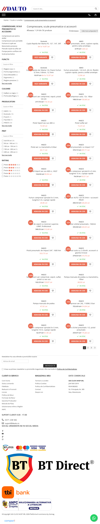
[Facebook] (2, 431)
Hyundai (7, 120)
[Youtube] (2, 434)
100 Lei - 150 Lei (9, 146)
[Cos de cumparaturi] (95, 15)
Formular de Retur (8, 398)
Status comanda (8, 383)
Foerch (6, 117)
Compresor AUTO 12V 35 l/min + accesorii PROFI (81, 198)
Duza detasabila (9, 75)
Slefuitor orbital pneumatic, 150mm (81, 224)
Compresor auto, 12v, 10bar (81, 96)
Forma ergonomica (11, 72)
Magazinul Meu (43, 375)
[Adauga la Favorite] (52, 57)
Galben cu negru (10, 93)
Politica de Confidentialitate (67, 369)
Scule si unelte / (17, 20)
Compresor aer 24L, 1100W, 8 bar (81, 303)
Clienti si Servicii (10, 375)
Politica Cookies (40, 383)
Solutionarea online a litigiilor (12, 406)
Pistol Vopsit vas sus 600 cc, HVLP (43, 171)
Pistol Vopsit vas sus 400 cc (44, 123)
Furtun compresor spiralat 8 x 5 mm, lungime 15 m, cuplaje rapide (81, 172)
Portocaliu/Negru (10, 96)
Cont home (6, 381)
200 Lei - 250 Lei (9, 152)
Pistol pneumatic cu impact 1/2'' (81, 147)
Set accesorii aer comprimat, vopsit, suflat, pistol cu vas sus (43, 278)
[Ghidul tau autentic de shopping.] (9, 521)
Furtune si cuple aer (9, 43)
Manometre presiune (9, 46)
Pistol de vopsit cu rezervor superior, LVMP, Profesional (44, 225)
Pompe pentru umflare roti (11, 51)
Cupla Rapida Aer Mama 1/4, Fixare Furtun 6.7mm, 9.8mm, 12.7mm (43, 71)
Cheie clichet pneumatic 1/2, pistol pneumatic (81, 328)
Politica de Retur (8, 395)
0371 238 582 (11, 420)
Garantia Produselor (9, 401)
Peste (6, 165)
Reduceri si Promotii (9, 389)
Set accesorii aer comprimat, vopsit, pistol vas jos (44, 97)
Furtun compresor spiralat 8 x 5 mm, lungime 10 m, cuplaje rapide (44, 328)
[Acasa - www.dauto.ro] (14, 9)
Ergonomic (8, 77)
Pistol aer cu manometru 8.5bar (44, 147)
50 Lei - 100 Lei (9, 143)
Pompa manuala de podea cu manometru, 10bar (81, 278)
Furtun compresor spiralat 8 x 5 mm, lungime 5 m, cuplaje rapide (44, 198)
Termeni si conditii (41, 381)
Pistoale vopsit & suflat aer (11, 48)
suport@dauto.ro (12, 423)
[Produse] (4, 15)
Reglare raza (8, 69)
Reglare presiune (10, 80)
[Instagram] (2, 439)
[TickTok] (2, 436)
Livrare (4, 392)
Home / (7, 20)
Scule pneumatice (8, 54)
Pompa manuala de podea (44, 303)
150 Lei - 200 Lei (9, 149)
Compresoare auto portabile (12, 41)
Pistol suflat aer (81, 123)
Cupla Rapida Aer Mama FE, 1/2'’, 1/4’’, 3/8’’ (44, 43)
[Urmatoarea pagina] (94, 347)
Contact (38, 389)
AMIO (6, 111)
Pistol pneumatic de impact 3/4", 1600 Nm (44, 250)
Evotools (7, 114)
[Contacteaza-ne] (89, 15)
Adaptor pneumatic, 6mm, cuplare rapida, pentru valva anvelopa (81, 44)
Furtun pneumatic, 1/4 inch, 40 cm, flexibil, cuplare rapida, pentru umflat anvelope (81, 71)
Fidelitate (5, 386)
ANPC (4, 409)
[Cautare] (96, 9)
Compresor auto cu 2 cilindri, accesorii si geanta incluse (81, 251)
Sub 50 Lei (7, 140)
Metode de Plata (8, 403)
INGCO (6, 123)
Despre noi (39, 392)
